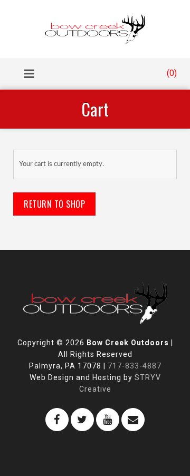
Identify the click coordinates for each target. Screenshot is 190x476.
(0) (171, 73)
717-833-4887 (135, 366)
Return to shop (54, 204)
